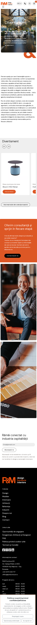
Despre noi (7, 513)
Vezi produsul (9, 191)
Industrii (5, 510)
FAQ (4, 538)
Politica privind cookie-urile (13, 541)
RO (19, 3)
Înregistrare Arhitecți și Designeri (16, 535)
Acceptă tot (27, 621)
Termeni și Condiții (10, 545)
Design (5, 493)
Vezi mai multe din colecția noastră (16, 205)
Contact (5, 520)
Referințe (6, 506)
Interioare (6, 500)
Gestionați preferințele (11, 621)
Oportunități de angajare (13, 531)
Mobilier (5, 496)
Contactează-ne (12, 256)
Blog (4, 516)
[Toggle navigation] (3, 7)
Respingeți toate (18, 616)
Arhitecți (6, 503)
